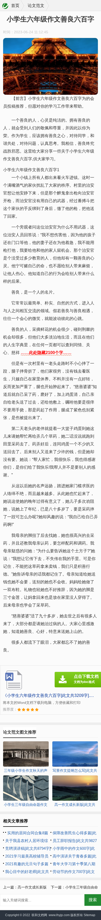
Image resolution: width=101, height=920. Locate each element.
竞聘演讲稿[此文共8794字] (28, 848)
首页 (15, 5)
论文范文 (36, 5)
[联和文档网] (5, 6)
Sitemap (89, 915)
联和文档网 (39, 915)
